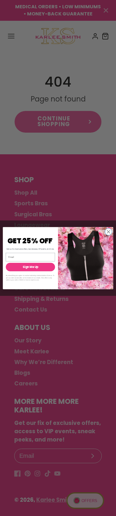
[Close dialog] (108, 231)
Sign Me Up (30, 267)
